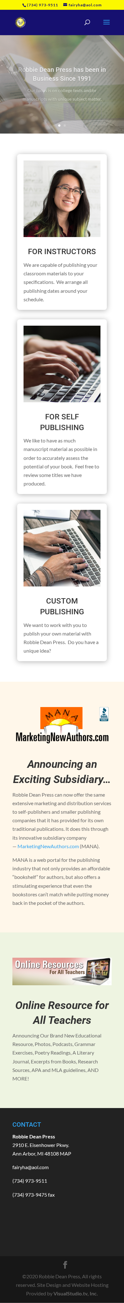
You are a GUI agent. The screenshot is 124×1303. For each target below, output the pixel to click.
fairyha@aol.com (30, 1167)
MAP (65, 1153)
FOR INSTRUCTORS (62, 251)
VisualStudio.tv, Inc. (75, 1293)
